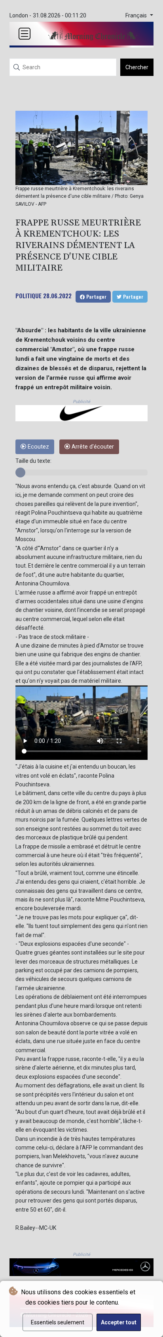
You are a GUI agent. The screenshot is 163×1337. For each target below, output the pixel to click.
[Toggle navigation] (24, 34)
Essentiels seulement (57, 1322)
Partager (95, 296)
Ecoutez (37, 446)
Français (136, 15)
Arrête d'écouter (92, 446)
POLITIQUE (28, 295)
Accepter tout (118, 1322)
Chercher (136, 67)
